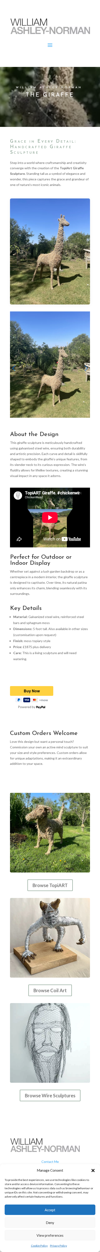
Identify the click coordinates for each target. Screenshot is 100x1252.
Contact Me (50, 1162)
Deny (50, 1223)
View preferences (50, 1235)
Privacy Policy (58, 1245)
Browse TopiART (50, 885)
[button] (93, 1170)
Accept (50, 1210)
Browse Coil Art (50, 990)
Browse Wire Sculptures (50, 1095)
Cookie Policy (39, 1245)
